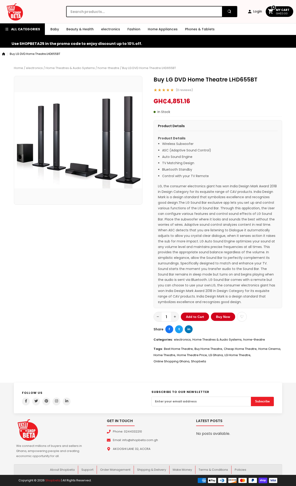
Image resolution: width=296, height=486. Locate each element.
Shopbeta (198, 361)
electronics (110, 29)
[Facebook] (26, 401)
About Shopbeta (62, 469)
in (188, 329)
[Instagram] (56, 401)
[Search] (229, 11)
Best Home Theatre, (179, 349)
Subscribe (262, 401)
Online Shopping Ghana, (172, 361)
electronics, (182, 339)
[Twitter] (36, 401)
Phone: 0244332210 (127, 431)
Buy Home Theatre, (208, 349)
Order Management (115, 469)
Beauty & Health (80, 29)
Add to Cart (195, 317)
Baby (54, 29)
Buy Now (223, 317)
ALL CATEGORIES (25, 29)
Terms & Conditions (213, 469)
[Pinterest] (46, 401)
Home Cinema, (269, 349)
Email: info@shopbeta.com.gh (135, 440)
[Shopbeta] (15, 11)
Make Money (182, 469)
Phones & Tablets (200, 29)
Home (18, 68)
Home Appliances (163, 29)
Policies (240, 469)
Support (87, 469)
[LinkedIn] (67, 401)
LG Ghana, (216, 355)
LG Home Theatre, (238, 355)
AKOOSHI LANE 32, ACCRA (132, 449)
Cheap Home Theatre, (240, 349)
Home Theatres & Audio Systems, (217, 339)
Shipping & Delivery (151, 469)
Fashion (133, 29)
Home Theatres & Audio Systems (70, 68)
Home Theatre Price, (192, 355)
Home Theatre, (165, 355)
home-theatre (108, 68)
